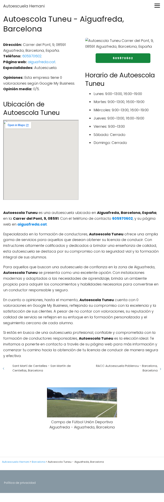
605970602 (31, 56)
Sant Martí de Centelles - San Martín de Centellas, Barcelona (41, 368)
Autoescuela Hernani (24, 6)
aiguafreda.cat (41, 61)
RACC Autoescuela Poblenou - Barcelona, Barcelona (127, 368)
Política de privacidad (20, 483)
